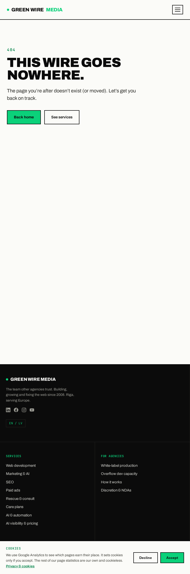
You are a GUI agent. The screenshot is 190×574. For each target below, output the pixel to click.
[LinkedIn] (8, 410)
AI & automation (19, 515)
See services (61, 117)
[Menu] (177, 9)
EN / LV (15, 423)
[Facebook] (16, 410)
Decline (145, 558)
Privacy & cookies (20, 566)
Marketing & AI (17, 474)
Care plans (15, 507)
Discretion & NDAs (116, 490)
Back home (24, 117)
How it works (111, 482)
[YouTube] (32, 410)
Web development (21, 466)
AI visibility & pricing (22, 523)
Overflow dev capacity (119, 474)
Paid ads (13, 490)
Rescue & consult (20, 499)
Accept (172, 558)
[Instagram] (24, 410)
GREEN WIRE (36, 10)
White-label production (119, 466)
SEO (10, 482)
